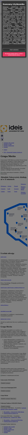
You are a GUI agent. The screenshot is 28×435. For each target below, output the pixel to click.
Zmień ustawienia (14, 49)
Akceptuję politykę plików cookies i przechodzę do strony (14, 54)
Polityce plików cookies (19, 43)
